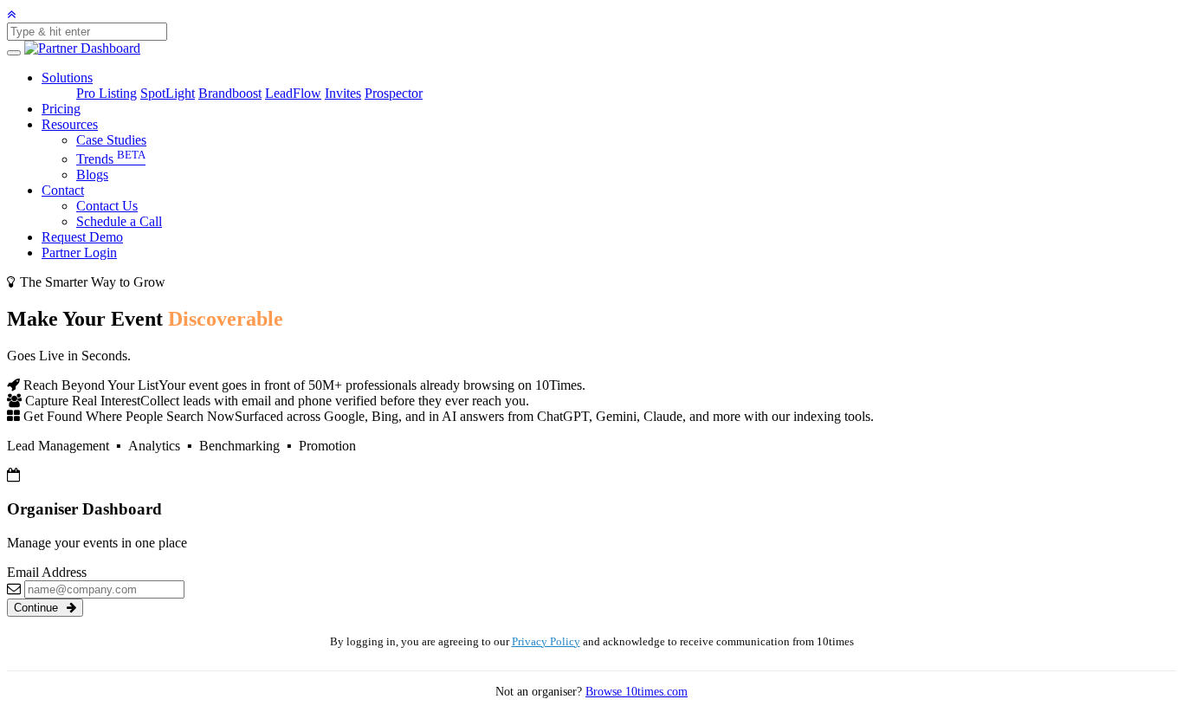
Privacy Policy (546, 642)
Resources (70, 124)
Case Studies (111, 140)
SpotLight (167, 93)
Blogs (92, 174)
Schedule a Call (119, 221)
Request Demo (82, 237)
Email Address (47, 572)
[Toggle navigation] (14, 52)
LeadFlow (293, 93)
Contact (63, 190)
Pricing (61, 108)
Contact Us (107, 205)
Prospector (394, 93)
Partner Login (79, 252)
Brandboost (230, 93)
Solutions (67, 77)
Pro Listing (106, 93)
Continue (37, 607)
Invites (343, 93)
